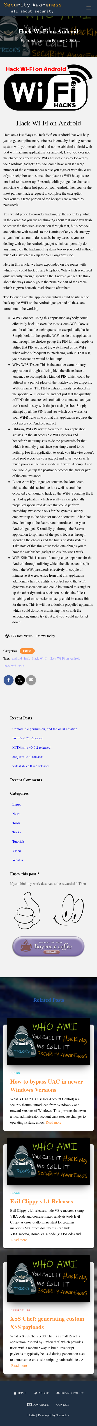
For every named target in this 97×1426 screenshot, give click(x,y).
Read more (53, 1122)
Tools (16, 822)
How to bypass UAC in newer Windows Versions (46, 1085)
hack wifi (10, 666)
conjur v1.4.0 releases (27, 756)
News (16, 813)
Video (16, 850)
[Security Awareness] (34, 8)
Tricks (27, 651)
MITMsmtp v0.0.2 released (31, 747)
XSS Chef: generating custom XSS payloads (47, 1322)
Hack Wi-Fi (39, 658)
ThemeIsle (63, 1415)
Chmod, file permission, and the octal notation (44, 728)
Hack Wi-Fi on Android (65, 658)
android (17, 658)
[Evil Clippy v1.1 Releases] (48, 1160)
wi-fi (21, 666)
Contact (63, 1404)
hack (27, 658)
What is (17, 860)
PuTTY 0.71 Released (27, 738)
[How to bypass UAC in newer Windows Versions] (48, 1041)
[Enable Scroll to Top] (88, 1417)
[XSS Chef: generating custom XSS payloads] (48, 1278)
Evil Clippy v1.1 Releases (41, 1201)
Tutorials (18, 841)
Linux (16, 804)
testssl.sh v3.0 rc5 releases (30, 766)
